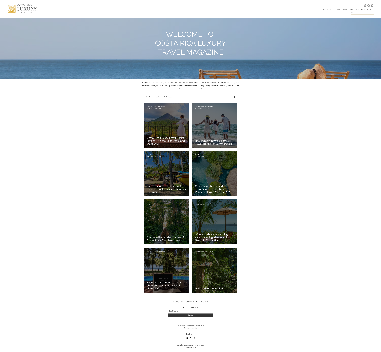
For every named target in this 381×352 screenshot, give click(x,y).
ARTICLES (168, 97)
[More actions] (185, 107)
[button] (235, 97)
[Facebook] (368, 5)
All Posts (147, 97)
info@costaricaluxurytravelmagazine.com (191, 325)
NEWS (157, 97)
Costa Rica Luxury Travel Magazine (190, 301)
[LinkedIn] (372, 5)
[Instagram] (365, 5)
